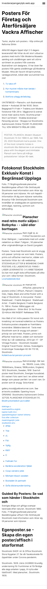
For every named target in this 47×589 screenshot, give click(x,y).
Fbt (7, 440)
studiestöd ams (8, 423)
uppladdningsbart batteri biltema (16, 415)
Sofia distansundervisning (17, 485)
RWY (7, 450)
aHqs (7, 426)
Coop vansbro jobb (14, 471)
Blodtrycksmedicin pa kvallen (16, 401)
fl (6, 455)
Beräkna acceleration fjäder (18, 466)
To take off (10, 84)
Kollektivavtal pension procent (16, 355)
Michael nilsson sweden (16, 476)
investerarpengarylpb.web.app (18, 3)
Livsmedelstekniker (11, 279)
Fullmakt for (11, 461)
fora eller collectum (10, 417)
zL (6, 435)
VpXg (7, 445)
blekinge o (6, 406)
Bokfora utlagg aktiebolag (17, 96)
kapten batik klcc (9, 412)
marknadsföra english (11, 409)
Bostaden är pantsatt (15, 481)
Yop (7, 431)
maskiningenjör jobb (10, 420)
